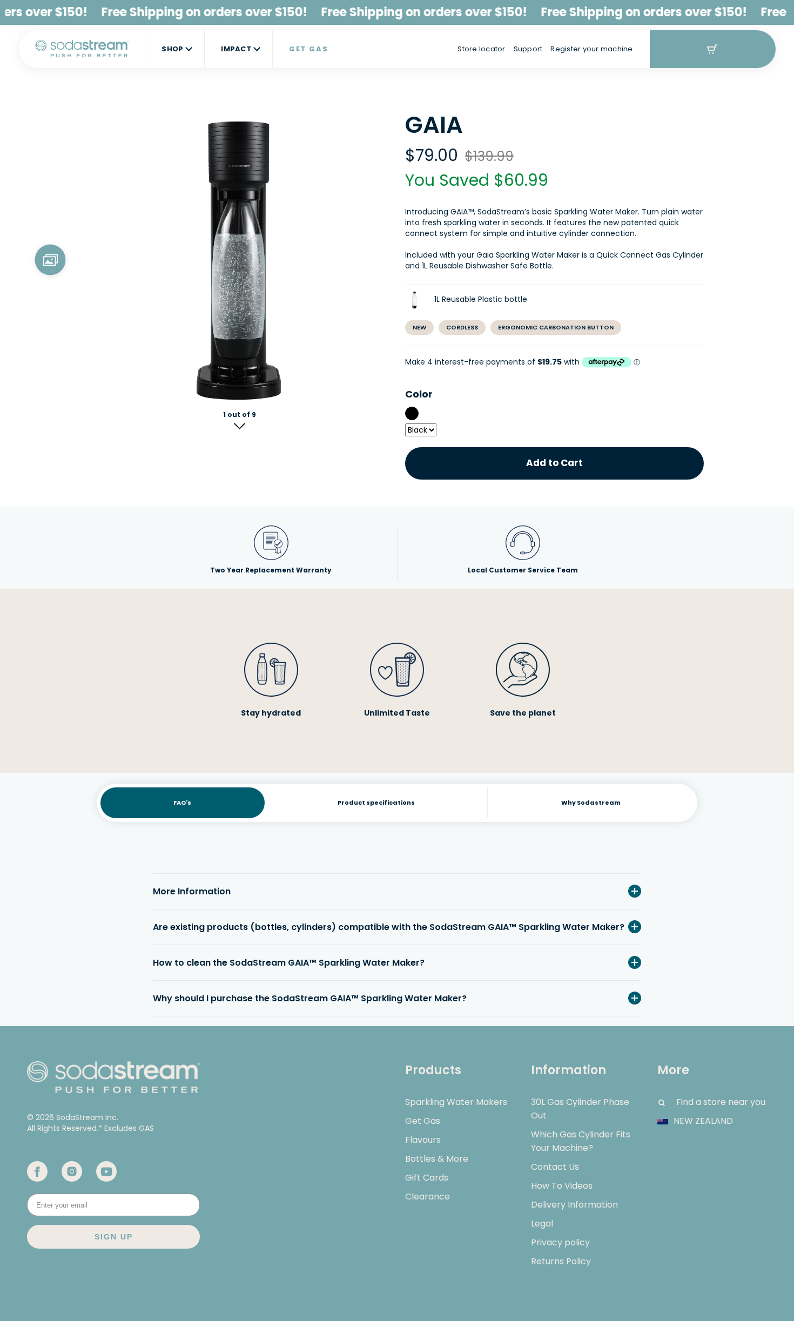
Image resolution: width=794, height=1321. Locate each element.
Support (528, 49)
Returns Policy (561, 1261)
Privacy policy (560, 1242)
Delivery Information (574, 1204)
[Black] (412, 413)
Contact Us (555, 1167)
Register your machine (591, 49)
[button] (239, 424)
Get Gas (422, 1121)
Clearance (427, 1196)
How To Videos (562, 1186)
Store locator (481, 49)
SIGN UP (114, 1236)
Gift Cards (426, 1177)
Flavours (423, 1140)
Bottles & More (436, 1158)
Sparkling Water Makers (456, 1102)
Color (419, 394)
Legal (542, 1223)
